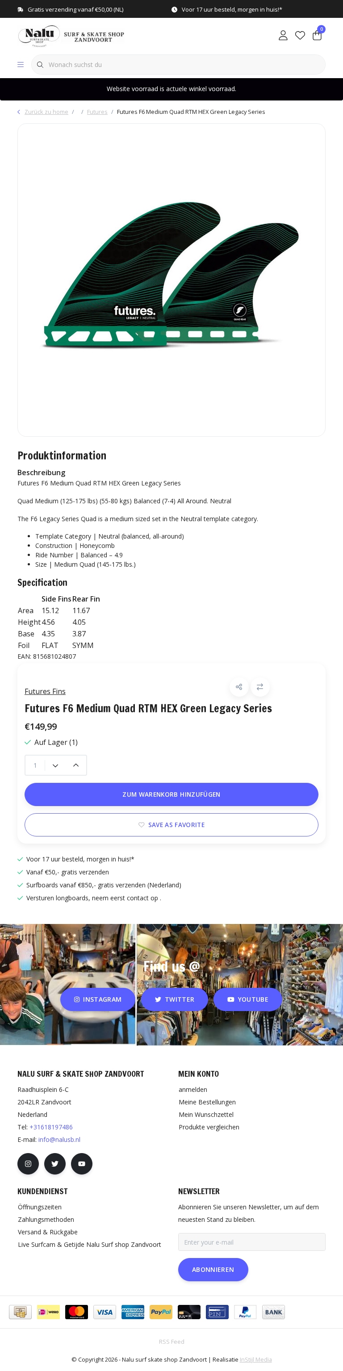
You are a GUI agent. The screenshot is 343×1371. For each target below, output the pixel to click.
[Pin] (217, 1312)
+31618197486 (51, 1127)
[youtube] (81, 1164)
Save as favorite (176, 824)
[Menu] (20, 64)
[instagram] (28, 1164)
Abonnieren (213, 1269)
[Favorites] (300, 36)
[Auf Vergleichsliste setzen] (260, 687)
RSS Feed (171, 1342)
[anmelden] (283, 36)
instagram (103, 999)
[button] (239, 687)
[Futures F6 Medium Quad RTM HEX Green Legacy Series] (171, 280)
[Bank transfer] (273, 1312)
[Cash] (20, 1312)
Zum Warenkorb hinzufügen (171, 794)
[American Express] (132, 1312)
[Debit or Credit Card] (189, 1312)
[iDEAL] (48, 1312)
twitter (179, 999)
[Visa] (104, 1312)
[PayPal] (161, 1312)
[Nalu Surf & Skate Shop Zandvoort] (72, 35)
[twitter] (55, 1164)
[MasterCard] (76, 1312)
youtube (253, 999)
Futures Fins (45, 691)
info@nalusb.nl (59, 1139)
